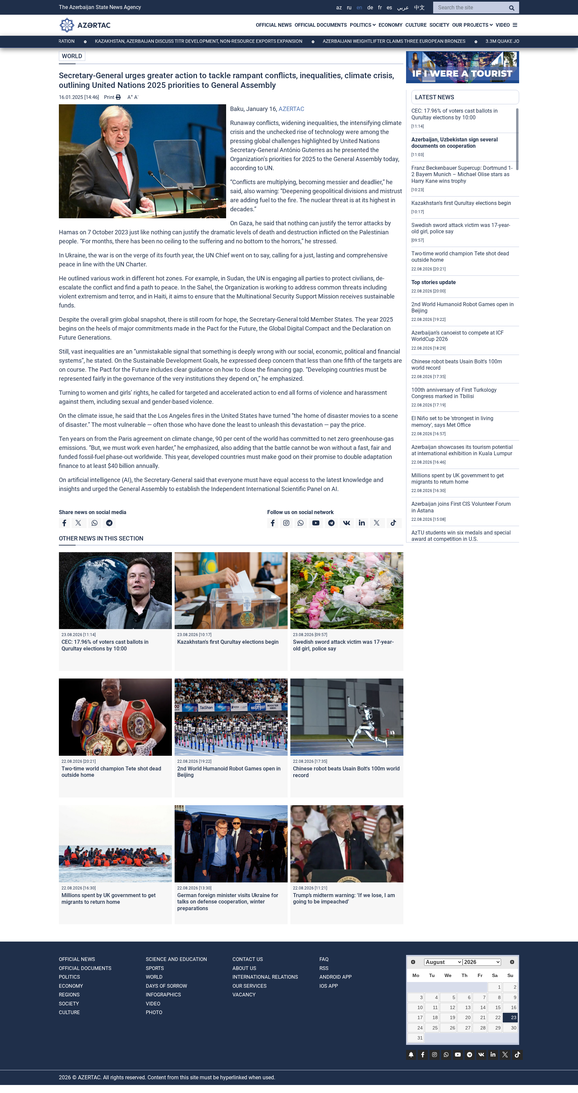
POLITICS (361, 25)
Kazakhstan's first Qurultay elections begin (228, 642)
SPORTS (155, 968)
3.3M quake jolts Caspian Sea (482, 41)
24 (420, 1027)
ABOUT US (244, 968)
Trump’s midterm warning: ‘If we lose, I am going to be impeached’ (344, 898)
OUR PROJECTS (471, 25)
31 (420, 1038)
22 (498, 1017)
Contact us (247, 959)
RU (349, 7)
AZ (339, 7)
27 (468, 1027)
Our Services (249, 986)
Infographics (163, 995)
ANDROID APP (335, 977)
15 (498, 1007)
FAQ (323, 959)
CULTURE (415, 25)
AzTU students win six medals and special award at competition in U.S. (461, 535)
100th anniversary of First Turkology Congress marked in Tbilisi (454, 393)
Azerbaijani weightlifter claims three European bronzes (354, 41)
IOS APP (328, 986)
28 (483, 1027)
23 (513, 1017)
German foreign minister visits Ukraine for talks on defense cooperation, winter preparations (227, 901)
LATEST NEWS (434, 97)
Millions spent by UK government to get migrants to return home (109, 898)
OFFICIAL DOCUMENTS (321, 25)
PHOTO (154, 1012)
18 (435, 1017)
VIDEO (503, 25)
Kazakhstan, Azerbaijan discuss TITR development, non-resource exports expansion (159, 41)
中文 (419, 7)
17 (420, 1017)
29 (498, 1027)
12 (452, 1007)
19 (452, 1017)
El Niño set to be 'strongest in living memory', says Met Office (452, 421)
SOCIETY (439, 25)
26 (452, 1027)
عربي (403, 7)
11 (435, 1007)
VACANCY (244, 995)
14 (483, 1007)
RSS (323, 968)
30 (513, 1027)
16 (513, 1007)
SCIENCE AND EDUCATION (176, 959)
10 (420, 1007)
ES (389, 7)
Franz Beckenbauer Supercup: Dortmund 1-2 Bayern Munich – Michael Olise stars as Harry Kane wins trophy (461, 174)
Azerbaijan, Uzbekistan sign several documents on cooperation (454, 142)
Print (110, 97)
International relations (265, 977)
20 (468, 1017)
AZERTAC (291, 108)
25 (435, 1027)
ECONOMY (390, 25)
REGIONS (69, 995)
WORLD (72, 55)
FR (380, 7)
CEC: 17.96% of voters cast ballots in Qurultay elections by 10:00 (105, 645)
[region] (465, 325)
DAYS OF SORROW (166, 986)
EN (359, 7)
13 (468, 1007)
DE (370, 7)
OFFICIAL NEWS (274, 25)
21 (483, 1017)
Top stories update (433, 282)
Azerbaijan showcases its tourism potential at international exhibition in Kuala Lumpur (462, 450)
